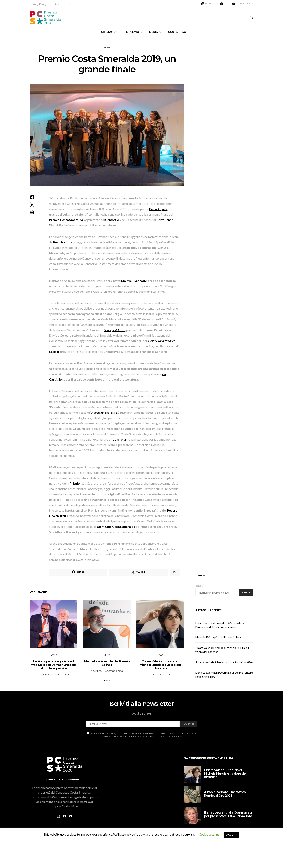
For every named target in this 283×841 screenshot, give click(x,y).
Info (67, 4)
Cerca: (199, 586)
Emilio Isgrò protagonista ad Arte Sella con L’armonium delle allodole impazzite (53, 665)
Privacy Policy (38, 4)
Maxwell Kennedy (133, 280)
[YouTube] (70, 816)
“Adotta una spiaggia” (104, 412)
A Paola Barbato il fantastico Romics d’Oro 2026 (224, 662)
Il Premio (132, 31)
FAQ (56, 4)
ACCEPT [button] (231, 834)
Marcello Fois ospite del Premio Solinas (107, 663)
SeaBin (54, 351)
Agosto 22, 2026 (60, 674)
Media (153, 31)
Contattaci (177, 31)
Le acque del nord (114, 330)
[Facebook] (64, 816)
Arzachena (119, 439)
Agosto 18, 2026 (167, 674)
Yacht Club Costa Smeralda (115, 526)
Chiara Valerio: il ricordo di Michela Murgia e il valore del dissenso (160, 665)
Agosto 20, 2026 (114, 671)
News (107, 47)
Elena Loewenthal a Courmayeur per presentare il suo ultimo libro (228, 814)
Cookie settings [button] (209, 834)
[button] (104, 681)
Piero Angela (158, 209)
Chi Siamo (108, 31)
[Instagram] (58, 816)
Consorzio (112, 220)
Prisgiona (76, 483)
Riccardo (43, 674)
